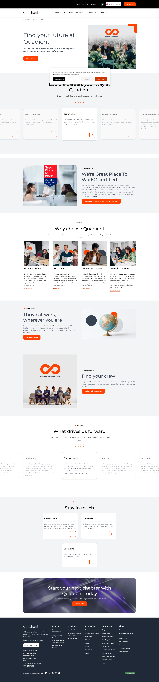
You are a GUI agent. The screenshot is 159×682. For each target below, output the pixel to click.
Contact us (130, 4)
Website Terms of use (30, 650)
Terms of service (107, 660)
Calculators (105, 646)
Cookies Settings (130, 673)
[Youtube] (59, 673)
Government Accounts (108, 656)
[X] (49, 673)
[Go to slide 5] (83, 147)
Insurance (88, 643)
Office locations (124, 651)
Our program (86, 288)
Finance (87, 630)
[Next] (82, 101)
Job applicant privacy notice (32, 663)
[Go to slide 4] (81, 147)
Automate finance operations (57, 636)
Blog (103, 630)
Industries (79, 13)
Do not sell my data (29, 658)
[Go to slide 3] (80, 147)
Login (78, 4)
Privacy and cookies (29, 653)
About (103, 13)
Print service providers (92, 633)
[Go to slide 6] (84, 147)
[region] (79, 266)
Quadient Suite (72, 630)
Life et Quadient (115, 291)
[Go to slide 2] (78, 147)
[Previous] (77, 101)
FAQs (103, 663)
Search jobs (30, 58)
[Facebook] (52, 673)
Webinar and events (108, 636)
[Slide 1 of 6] (76, 147)
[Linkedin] (46, 673)
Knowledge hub (107, 640)
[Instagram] (56, 673)
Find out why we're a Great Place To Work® (101, 201)
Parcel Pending (72, 638)
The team (122, 630)
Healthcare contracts (108, 650)
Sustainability (123, 638)
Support (93, 4)
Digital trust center (29, 661)
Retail (87, 653)
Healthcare (88, 636)
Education (88, 640)
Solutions (55, 13)
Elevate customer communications (57, 631)
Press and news (123, 641)
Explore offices (32, 337)
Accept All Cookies (101, 79)
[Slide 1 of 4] (77, 486)
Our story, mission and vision (126, 634)
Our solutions (28, 288)
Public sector (89, 650)
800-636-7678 (28, 666)
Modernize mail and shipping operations (58, 641)
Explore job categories (93, 391)
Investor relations (124, 648)
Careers (121, 645)
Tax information (107, 653)
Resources (92, 13)
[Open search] (102, 4)
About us (35, 19)
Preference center (28, 655)
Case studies (106, 633)
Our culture (56, 288)
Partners (85, 4)
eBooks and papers (108, 643)
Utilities (87, 646)
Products (67, 13)
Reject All (87, 79)
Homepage (27, 19)
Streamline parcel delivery (57, 646)
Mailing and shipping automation (74, 634)
